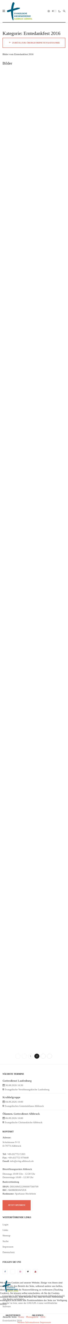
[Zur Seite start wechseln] (17, 1056)
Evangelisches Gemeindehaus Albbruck (24, 1106)
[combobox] (64, 11)
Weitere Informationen (28, 1322)
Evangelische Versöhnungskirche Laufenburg (27, 1089)
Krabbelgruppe (11, 1097)
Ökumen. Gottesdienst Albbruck (21, 1113)
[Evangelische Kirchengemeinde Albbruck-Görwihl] (19, 11)
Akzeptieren (12, 1315)
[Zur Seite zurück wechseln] (24, 1056)
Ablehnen (37, 1315)
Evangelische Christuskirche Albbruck (23, 1122)
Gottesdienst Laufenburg (17, 1080)
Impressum (45, 1322)
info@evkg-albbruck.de (22, 1161)
